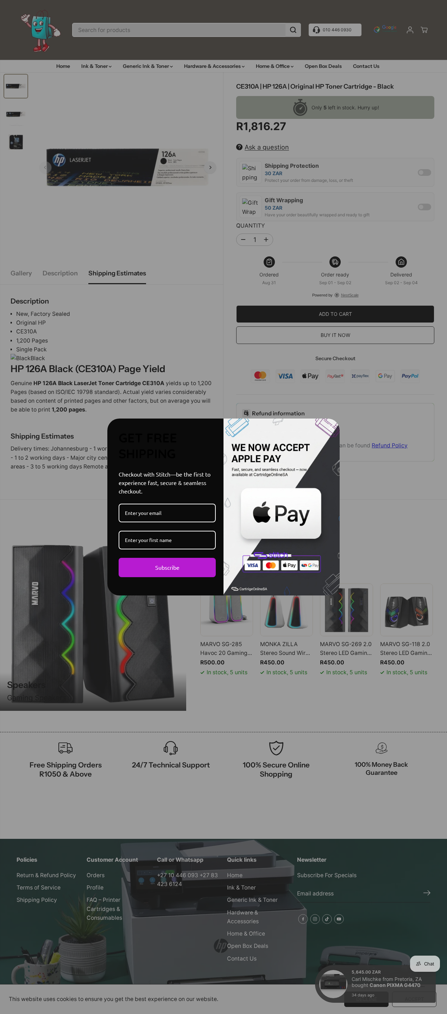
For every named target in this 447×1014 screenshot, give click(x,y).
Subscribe (167, 567)
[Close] (331, 427)
